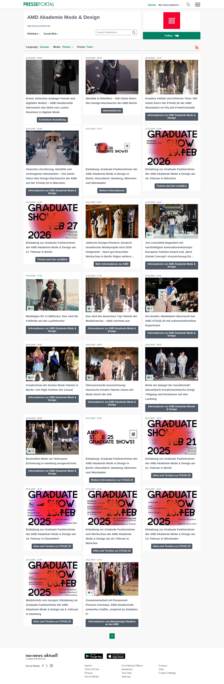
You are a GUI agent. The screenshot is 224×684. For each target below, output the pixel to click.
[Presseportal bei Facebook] (42, 666)
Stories (152, 5)
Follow (168, 35)
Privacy (89, 673)
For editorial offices (132, 665)
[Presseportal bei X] (46, 666)
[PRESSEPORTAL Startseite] (39, 4)
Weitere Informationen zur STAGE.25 (112, 480)
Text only (127, 673)
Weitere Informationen (112, 190)
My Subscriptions (168, 5)
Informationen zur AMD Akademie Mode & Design (172, 116)
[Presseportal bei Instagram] (50, 665)
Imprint (88, 665)
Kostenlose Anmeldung (52, 119)
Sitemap (126, 676)
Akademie (127, 669)
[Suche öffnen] (188, 4)
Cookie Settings (167, 673)
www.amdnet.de (112, 110)
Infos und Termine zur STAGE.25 (171, 475)
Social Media (92, 676)
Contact (163, 665)
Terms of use (92, 669)
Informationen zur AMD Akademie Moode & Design (171, 407)
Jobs (161, 669)
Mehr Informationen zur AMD (112, 264)
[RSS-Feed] (197, 47)
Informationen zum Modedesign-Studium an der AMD (111, 623)
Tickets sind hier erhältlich (171, 186)
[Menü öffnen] (197, 4)
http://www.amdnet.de (38, 26)
